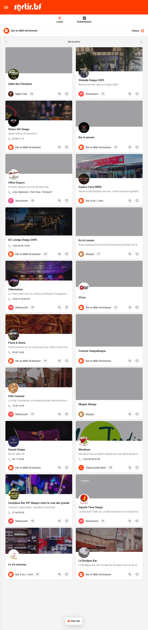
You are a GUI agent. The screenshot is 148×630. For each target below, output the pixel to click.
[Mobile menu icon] (6, 7)
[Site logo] (28, 7)
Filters (135, 30)
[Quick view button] (59, 94)
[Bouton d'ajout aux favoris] (66, 94)
